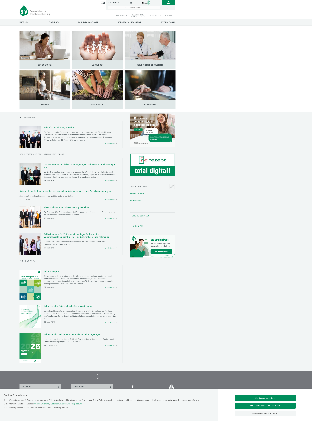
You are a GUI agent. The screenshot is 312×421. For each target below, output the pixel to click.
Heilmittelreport (51, 271)
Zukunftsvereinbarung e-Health (59, 127)
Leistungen (53, 22)
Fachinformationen (88, 22)
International (168, 22)
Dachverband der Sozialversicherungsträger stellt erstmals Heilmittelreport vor (80, 165)
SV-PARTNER (79, 386)
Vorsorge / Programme (129, 22)
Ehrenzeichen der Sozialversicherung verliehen (66, 207)
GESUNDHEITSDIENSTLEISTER (150, 65)
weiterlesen (110, 143)
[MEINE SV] (147, 2)
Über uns (24, 22)
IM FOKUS (45, 104)
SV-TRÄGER (26, 386)
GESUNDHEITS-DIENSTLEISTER (138, 16)
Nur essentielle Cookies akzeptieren (265, 406)
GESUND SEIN (97, 104)
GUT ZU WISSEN (45, 65)
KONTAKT (169, 16)
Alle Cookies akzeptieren (265, 398)
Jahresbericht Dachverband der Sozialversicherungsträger (72, 334)
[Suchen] (170, 7)
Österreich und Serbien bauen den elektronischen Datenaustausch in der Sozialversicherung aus (66, 191)
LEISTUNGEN (121, 16)
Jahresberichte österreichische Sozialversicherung (68, 306)
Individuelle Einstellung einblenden (265, 413)
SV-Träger (113, 2)
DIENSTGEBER (155, 16)
